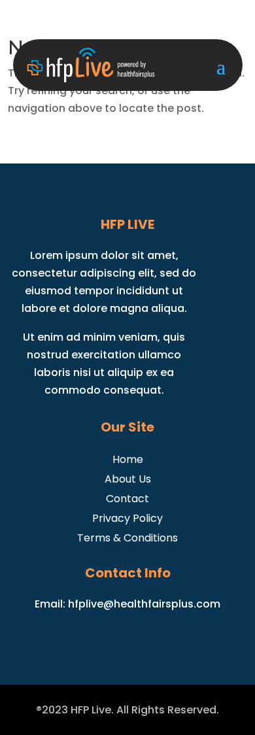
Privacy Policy (127, 517)
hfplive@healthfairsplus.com (144, 603)
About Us (128, 477)
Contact (127, 497)
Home (127, 458)
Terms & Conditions (127, 536)
